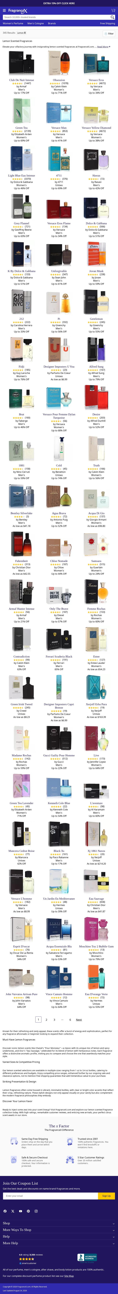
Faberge (23, 420)
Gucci (61, 761)
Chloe (60, 567)
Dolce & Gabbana (23, 182)
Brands (52, 23)
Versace (98, 86)
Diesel (60, 615)
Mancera (23, 857)
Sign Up (106, 1196)
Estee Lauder (98, 663)
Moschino (98, 952)
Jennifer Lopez (98, 761)
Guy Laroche (23, 373)
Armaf (23, 86)
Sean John (60, 277)
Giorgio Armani (98, 519)
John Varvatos (23, 1000)
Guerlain (98, 567)
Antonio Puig (61, 519)
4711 (60, 182)
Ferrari (60, 663)
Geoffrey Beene (23, 229)
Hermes (60, 905)
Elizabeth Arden (23, 134)
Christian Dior (23, 567)
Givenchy (60, 325)
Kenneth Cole (60, 809)
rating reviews (31, 1255)
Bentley (23, 519)
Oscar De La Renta (23, 952)
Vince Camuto (60, 1000)
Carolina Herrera (23, 325)
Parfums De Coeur (61, 373)
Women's (13, 23)
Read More (103, 46)
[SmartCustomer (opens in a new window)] (27, 1263)
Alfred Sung (98, 373)
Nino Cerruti (23, 471)
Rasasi (98, 182)
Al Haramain (98, 809)
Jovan (98, 277)
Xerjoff (98, 710)
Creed (23, 710)
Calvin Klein (60, 86)
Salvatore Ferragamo (60, 952)
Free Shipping (107, 23)
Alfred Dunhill (98, 420)
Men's (35, 23)
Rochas (98, 615)
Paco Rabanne (60, 857)
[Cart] (113, 10)
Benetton (61, 471)
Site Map (69, 1276)
